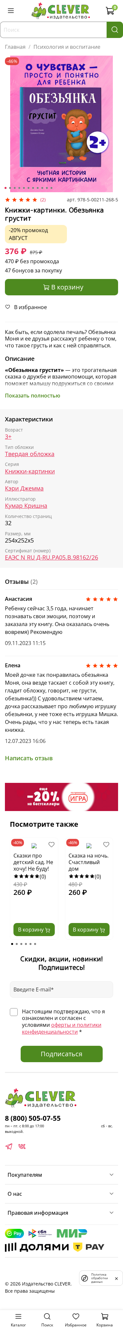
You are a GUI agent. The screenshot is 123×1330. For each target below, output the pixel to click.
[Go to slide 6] (28, 188)
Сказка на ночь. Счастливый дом (89, 862)
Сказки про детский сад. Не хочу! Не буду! (33, 862)
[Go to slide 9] (42, 188)
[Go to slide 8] (37, 188)
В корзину (31, 929)
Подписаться (61, 1053)
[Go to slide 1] (5, 188)
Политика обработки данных (99, 1278)
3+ (8, 436)
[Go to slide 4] (19, 188)
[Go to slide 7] (33, 188)
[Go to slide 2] (10, 188)
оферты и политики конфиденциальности (61, 1028)
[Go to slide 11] (51, 188)
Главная (15, 46)
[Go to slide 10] (47, 188)
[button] (12, 944)
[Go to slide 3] (14, 188)
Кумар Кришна (26, 505)
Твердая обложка (29, 454)
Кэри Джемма (24, 488)
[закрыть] (116, 1278)
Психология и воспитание (66, 46)
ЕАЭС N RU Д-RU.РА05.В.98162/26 (51, 557)
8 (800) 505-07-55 (33, 1118)
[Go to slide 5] (24, 188)
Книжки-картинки (30, 471)
